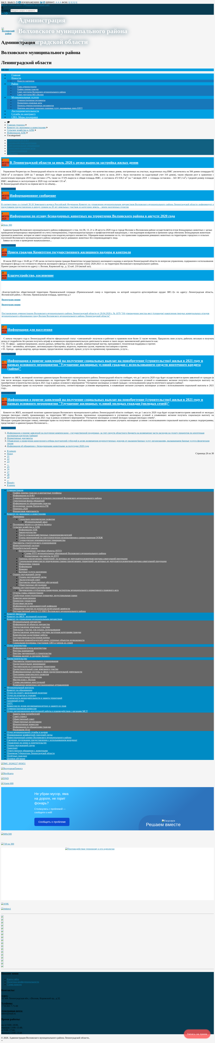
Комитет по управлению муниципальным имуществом (34, 619)
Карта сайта (13, 979)
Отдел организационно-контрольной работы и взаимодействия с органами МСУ (47, 711)
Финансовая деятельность (26, 511)
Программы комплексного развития (31, 674)
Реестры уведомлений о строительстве (32, 653)
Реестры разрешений (23, 650)
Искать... (5, 10)
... (8, 464)
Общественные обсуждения (33, 585)
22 (8, 459)
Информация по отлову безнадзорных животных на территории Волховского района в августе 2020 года (92, 216)
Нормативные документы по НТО (42, 556)
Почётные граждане (17, 756)
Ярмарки (23, 569)
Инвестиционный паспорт (26, 545)
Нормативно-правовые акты (21, 148)
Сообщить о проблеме (52, 821)
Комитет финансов (16, 614)
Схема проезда (14, 984)
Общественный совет (23, 719)
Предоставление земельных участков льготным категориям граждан (47, 632)
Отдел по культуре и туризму (21, 695)
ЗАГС (10, 703)
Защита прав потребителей (26, 714)
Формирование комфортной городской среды (30, 735)
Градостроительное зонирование (29, 664)
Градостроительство (17, 658)
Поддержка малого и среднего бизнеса (32, 524)
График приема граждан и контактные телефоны (37, 493)
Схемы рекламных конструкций (29, 682)
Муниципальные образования (24, 145)
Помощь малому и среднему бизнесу (31, 656)
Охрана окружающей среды (27, 574)
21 (8, 456)
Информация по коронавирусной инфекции (35, 606)
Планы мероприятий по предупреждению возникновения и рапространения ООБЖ (61, 537)
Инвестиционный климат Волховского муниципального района (39, 737)
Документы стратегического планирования (34, 543)
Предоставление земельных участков (31, 627)
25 (8, 467)
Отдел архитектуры (17, 645)
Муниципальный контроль (20, 687)
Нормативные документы (20, 438)
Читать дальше (8, 189)
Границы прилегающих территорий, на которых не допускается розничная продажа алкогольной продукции (73, 558)
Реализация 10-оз (21, 729)
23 (8, 461)
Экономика (18, 516)
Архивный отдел (15, 700)
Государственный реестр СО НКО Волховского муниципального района (49, 611)
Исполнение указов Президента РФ (31, 506)
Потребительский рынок (25, 548)
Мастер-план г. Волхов (24, 679)
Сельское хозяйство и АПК (26, 527)
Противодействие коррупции (21, 143)
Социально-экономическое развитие (37, 519)
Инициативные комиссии (26, 724)
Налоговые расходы (23, 603)
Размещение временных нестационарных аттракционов (41, 685)
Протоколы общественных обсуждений (38, 582)
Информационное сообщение (33, 195)
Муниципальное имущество (27, 622)
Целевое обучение (16, 758)
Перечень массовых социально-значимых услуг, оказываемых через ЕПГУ (50, 108)
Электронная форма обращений (29, 501)
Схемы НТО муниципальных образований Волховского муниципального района (65, 553)
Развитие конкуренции (24, 598)
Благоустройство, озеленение (30, 275)
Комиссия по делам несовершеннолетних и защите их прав (36, 706)
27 (8, 472)
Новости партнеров (25, 81)
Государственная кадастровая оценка (31, 637)
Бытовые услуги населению (33, 572)
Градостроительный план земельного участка (35, 669)
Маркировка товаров (29, 564)
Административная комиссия (21, 708)
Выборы (14, 153)
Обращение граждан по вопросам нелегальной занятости (41, 608)
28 (8, 474)
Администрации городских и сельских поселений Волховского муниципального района (57, 498)
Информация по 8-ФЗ (18, 140)
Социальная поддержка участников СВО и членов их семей (43, 643)
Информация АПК (28, 529)
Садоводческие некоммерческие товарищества (42, 540)
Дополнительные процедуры (27, 677)
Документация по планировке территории (34, 666)
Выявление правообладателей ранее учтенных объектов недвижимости (49, 640)
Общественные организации (27, 721)
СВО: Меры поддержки (24, 117)
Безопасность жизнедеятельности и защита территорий (34, 698)
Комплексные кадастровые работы (30, 635)
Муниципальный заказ (36, 522)
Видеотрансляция (11, 299)
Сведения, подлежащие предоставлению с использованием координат (42, 740)
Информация (25, 566)
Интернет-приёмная (17, 151)
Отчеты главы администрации (28, 593)
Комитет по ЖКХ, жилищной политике (27, 616)
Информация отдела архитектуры (30, 648)
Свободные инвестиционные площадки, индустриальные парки (45, 595)
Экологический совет (29, 579)
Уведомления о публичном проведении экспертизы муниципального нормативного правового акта (69, 590)
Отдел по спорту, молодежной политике (27, 693)
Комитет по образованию (19, 690)
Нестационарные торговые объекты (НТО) (40, 550)
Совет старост (20, 716)
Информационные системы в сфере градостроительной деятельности (47, 671)
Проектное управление (24, 600)
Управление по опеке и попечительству (27, 743)
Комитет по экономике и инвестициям (26, 514)
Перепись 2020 (20, 508)
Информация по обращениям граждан (32, 503)
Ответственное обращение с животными (27, 750)
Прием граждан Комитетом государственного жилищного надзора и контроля (69, 252)
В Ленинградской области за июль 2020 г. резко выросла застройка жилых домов (74, 162)
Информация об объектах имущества (31, 624)
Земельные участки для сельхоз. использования (36, 629)
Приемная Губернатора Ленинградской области (31, 753)
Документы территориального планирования (35, 661)
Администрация (15, 490)
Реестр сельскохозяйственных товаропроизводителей (45, 535)
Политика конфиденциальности (23, 982)
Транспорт (12, 748)
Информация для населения (29, 329)
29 (8, 477)
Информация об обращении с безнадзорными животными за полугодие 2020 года (48, 446)
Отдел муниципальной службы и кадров (27, 732)
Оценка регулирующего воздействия (31, 587)
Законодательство (27, 532)
